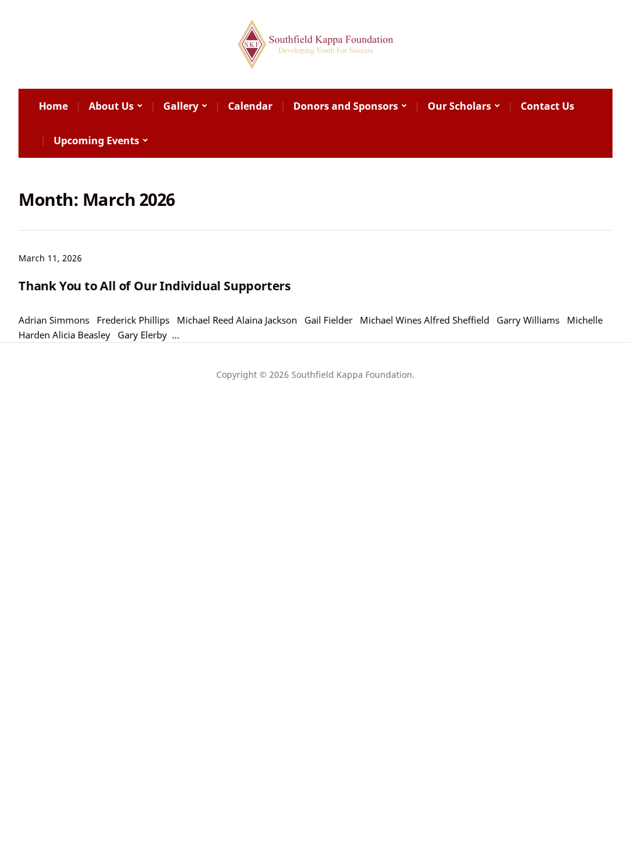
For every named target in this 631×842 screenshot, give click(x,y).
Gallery (180, 106)
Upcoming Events (96, 140)
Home (53, 106)
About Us (111, 106)
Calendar (250, 106)
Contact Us (547, 106)
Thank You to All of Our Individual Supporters (154, 285)
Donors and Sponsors (345, 106)
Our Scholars (459, 106)
